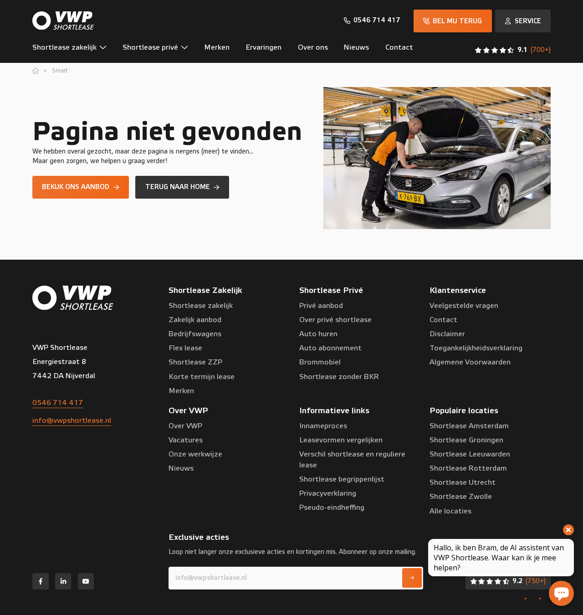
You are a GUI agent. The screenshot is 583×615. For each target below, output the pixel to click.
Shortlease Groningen (466, 440)
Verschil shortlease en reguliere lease (352, 459)
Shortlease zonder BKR (339, 377)
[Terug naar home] (182, 187)
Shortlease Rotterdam (468, 468)
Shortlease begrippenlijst (341, 479)
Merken (181, 391)
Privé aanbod (321, 306)
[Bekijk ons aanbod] (80, 187)
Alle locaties (450, 511)
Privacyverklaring (327, 493)
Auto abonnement (330, 348)
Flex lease (185, 348)
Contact (443, 320)
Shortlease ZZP (195, 362)
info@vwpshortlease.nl (71, 420)
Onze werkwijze (195, 454)
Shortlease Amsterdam (469, 426)
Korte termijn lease (202, 377)
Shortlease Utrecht (463, 482)
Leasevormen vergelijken (341, 440)
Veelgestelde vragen (464, 306)
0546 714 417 (57, 403)
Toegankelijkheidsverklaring (476, 348)
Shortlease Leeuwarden (470, 454)
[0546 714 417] (372, 20)
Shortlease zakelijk (201, 306)
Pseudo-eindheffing (331, 507)
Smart (60, 70)
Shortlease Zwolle (461, 496)
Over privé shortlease (335, 320)
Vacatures (186, 440)
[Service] (523, 21)
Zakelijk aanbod (195, 320)
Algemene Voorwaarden (470, 362)
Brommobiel (320, 362)
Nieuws (181, 468)
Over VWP (185, 426)
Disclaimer (447, 334)
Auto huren (318, 334)
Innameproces (323, 426)
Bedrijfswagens (195, 334)
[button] (73, 50)
